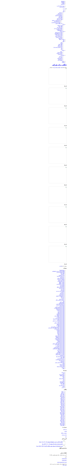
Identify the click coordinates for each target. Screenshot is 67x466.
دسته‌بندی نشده (61, 378)
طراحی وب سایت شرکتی (60, 354)
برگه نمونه (62, 274)
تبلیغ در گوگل (62, 375)
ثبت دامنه (62, 292)
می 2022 (62, 391)
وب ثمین (63, 367)
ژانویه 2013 (62, 419)
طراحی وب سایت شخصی (59, 353)
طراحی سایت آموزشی (60, 309)
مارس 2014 (62, 408)
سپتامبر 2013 (62, 412)
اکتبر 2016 (62, 397)
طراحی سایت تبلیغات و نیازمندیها (58, 318)
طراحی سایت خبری (61, 321)
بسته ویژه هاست (61, 275)
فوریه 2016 (62, 399)
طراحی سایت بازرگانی (60, 314)
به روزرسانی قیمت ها (60, 276)
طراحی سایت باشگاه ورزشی (59, 315)
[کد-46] (58, 222)
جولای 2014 (62, 407)
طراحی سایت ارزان (61, 310)
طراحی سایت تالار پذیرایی (60, 317)
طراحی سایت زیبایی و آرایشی (59, 328)
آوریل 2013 (62, 416)
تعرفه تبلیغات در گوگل (60, 287)
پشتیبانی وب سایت (61, 280)
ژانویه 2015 (62, 404)
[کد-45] (58, 242)
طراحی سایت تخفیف (60, 319)
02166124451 (64, 460)
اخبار (63, 373)
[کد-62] (58, 84)
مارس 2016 (62, 398)
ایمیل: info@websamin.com (62, 462)
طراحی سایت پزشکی (60, 316)
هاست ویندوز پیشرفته (60, 366)
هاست (63, 363)
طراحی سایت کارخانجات (60, 339)
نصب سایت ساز (61, 360)
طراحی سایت (62, 381)
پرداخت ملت (62, 277)
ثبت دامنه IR (62, 293)
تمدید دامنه (62, 290)
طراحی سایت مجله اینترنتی (59, 344)
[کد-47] (58, 202)
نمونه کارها (62, 361)
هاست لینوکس (61, 364)
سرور (63, 380)
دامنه (63, 377)
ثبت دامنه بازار (61, 294)
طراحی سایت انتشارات (60, 313)
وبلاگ (63, 368)
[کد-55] (58, 123)
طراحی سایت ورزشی (60, 350)
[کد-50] (58, 163)
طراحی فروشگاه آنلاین (60, 352)
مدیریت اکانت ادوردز (60, 358)
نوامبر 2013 (62, 410)
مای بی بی (62, 384)
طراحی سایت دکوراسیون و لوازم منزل (57, 326)
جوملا (63, 376)
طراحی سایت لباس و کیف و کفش (58, 343)
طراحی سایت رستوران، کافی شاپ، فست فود (56, 327)
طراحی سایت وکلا (61, 351)
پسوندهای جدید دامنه (60, 279)
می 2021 (62, 392)
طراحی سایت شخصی (60, 330)
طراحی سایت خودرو (60, 323)
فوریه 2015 (62, 403)
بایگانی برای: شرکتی (59, 65)
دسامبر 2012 (62, 420)
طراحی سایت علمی (61, 334)
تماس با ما (62, 289)
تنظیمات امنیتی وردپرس (60, 291)
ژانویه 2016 (62, 400)
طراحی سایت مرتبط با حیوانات (59, 347)
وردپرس (63, 387)
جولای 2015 (62, 401)
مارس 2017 (62, 395)
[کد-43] (58, 262)
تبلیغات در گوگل (61, 282)
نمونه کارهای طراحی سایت (59, 362)
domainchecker (61, 270)
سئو (63, 379)
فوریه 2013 (62, 418)
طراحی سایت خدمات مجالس (59, 322)
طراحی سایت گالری (60, 341)
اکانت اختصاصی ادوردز (60, 272)
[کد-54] (58, 143)
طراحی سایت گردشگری (60, 342)
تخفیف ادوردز (62, 285)
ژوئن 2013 (62, 415)
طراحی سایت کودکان (60, 340)
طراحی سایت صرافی (60, 332)
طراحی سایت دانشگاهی (60, 324)
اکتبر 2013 (62, 411)
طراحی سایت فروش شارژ (59, 335)
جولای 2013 (62, 414)
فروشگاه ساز (62, 382)
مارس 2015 (62, 402)
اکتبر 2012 (62, 422)
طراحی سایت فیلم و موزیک (59, 338)
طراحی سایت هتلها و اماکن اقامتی (58, 348)
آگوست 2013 (62, 413)
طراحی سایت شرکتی (60, 331)
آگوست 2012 (62, 424)
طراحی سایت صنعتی (60, 333)
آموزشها (63, 372)
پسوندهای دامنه (61, 374)
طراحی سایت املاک (61, 312)
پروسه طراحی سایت (60, 278)
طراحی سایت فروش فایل (59, 336)
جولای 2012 (62, 425)
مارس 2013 (62, 417)
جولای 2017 (62, 394)
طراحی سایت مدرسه (60, 345)
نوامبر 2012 (62, 421)
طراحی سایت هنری (61, 349)
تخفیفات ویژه (62, 286)
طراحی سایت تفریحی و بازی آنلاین (58, 320)
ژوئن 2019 (62, 393)
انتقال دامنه (62, 273)
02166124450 (64, 458)
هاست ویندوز (62, 365)
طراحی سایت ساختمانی (60, 329)
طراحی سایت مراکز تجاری (59, 346)
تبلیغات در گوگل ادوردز (60, 284)
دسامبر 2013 (62, 409)
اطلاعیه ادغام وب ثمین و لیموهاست (58, 271)
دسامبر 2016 (62, 396)
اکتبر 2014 (62, 405)
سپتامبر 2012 (62, 423)
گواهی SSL (62, 357)
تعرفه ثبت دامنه (61, 288)
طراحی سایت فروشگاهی (60, 337)
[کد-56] (58, 103)
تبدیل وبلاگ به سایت (61, 281)
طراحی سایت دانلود (61, 325)
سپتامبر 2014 (62, 406)
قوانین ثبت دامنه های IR (60, 356)
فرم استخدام (62, 355)
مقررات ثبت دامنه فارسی (60, 359)
